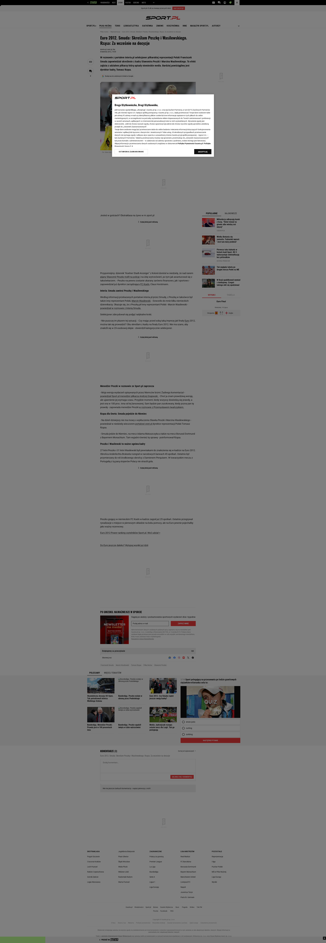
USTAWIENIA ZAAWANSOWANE (131, 152)
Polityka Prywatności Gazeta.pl (190, 143)
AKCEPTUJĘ (203, 152)
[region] (163, 125)
